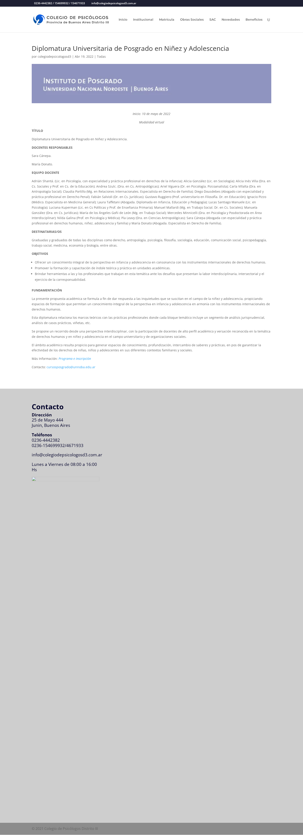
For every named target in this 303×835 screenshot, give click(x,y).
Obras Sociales (192, 20)
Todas (101, 56)
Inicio (123, 20)
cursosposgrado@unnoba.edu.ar (71, 367)
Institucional (143, 20)
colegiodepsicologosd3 (54, 56)
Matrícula (166, 20)
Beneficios (254, 20)
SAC (212, 20)
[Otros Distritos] (65, 480)
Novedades (231, 20)
